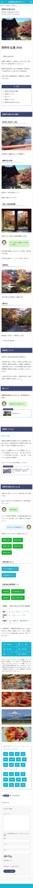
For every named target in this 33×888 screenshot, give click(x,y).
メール (5, 844)
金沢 (17, 754)
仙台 (11, 754)
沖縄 (23, 765)
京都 (18, 759)
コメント (6, 813)
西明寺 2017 (6, 552)
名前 (4, 838)
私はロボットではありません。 (12, 866)
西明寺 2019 (6, 546)
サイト (5, 849)
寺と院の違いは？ (17, 591)
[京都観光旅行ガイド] (16, 2)
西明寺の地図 (6, 436)
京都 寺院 (6, 591)
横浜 (5, 759)
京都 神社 (6, 597)
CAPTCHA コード (7, 860)
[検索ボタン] (31, 2)
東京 (23, 754)
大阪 (24, 759)
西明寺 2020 (18, 540)
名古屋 (12, 759)
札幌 (5, 754)
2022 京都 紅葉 (15, 795)
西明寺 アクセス (10, 99)
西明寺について (9, 94)
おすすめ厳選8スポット (10, 569)
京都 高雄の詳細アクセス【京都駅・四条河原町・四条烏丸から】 (20, 471)
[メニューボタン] (2, 2)
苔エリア (7, 96)
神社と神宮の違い (17, 597)
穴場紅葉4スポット (9, 575)
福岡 (17, 765)
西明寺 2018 (18, 546)
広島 (11, 765)
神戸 (5, 765)
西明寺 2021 (6, 540)
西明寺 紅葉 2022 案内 (11, 91)
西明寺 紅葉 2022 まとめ (12, 102)
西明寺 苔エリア (16, 413)
